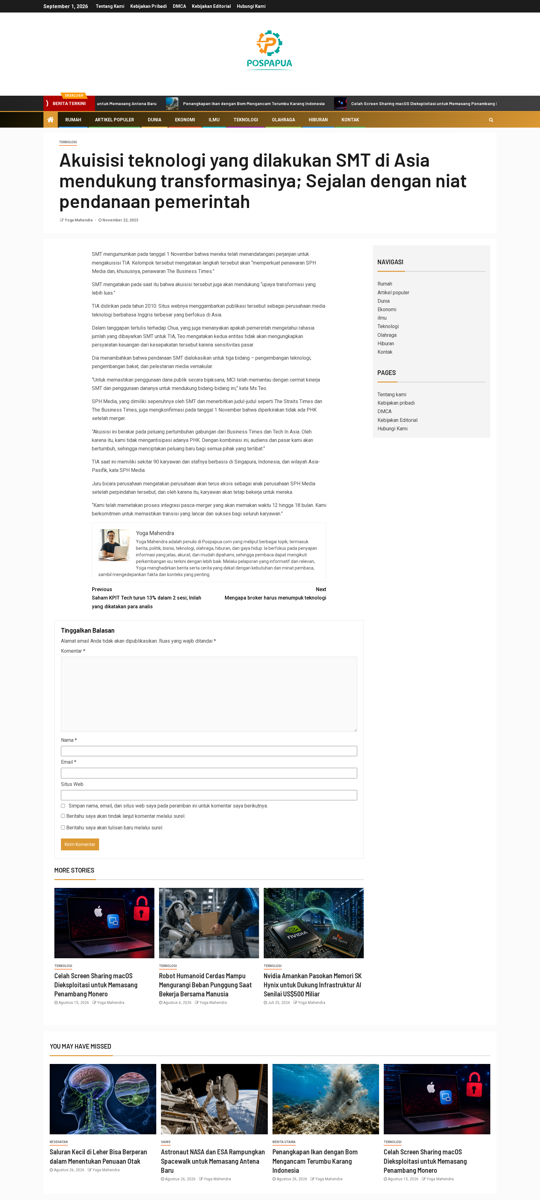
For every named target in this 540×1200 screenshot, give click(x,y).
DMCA (179, 6)
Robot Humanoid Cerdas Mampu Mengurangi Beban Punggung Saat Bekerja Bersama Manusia (205, 984)
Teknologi (245, 119)
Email (68, 762)
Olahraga (283, 119)
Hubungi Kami (251, 6)
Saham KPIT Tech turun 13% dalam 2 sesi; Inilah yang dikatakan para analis (146, 597)
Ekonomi (185, 119)
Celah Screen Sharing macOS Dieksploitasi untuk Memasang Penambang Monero (400, 103)
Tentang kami (110, 6)
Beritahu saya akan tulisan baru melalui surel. (114, 828)
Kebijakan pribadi (148, 6)
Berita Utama (284, 1142)
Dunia (154, 119)
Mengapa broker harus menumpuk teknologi (275, 593)
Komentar (73, 651)
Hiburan (318, 119)
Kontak (350, 119)
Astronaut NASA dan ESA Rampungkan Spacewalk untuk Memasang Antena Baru (213, 1160)
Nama (69, 740)
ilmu (214, 119)
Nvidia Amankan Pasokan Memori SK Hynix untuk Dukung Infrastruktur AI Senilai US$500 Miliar (313, 984)
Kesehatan (59, 1142)
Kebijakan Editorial (211, 6)
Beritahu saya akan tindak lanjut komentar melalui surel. (125, 816)
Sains (166, 1142)
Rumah (73, 119)
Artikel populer (114, 119)
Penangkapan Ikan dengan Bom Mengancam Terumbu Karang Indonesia (223, 103)
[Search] (491, 120)
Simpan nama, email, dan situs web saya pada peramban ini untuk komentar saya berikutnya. (168, 806)
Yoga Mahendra (79, 220)
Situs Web (72, 784)
